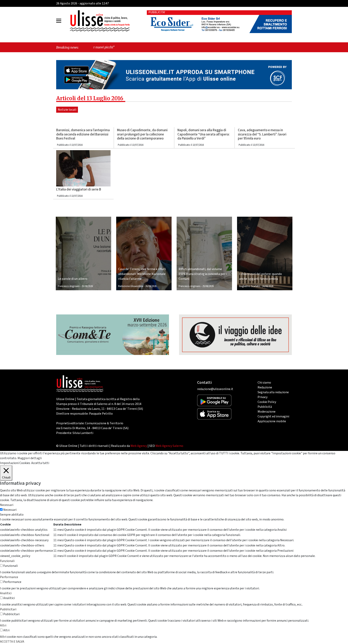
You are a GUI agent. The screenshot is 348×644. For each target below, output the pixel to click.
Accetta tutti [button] (40, 463)
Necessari (10, 510)
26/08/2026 (87, 286)
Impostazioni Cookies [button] (15, 463)
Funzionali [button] (7, 561)
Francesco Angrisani (69, 286)
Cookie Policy (267, 402)
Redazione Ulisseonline (130, 286)
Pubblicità (265, 407)
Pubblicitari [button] (8, 609)
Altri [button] (3, 625)
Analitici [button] (5, 593)
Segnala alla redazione (273, 392)
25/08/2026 (208, 286)
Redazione (265, 387)
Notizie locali (67, 109)
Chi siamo (264, 382)
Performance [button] (9, 577)
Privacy (262, 397)
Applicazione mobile (272, 421)
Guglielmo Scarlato (249, 286)
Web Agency (138, 446)
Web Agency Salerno (169, 446)
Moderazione (267, 411)
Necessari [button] (6, 505)
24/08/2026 (267, 286)
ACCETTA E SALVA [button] (12, 641)
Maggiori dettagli (30, 458)
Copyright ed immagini (273, 416)
